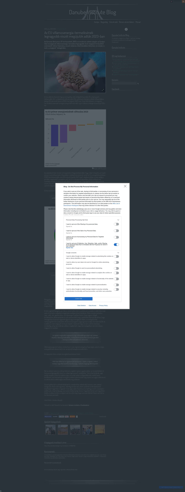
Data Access (92, 305)
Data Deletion (81, 305)
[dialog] (92, 246)
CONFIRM (78, 298)
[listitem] (92, 220)
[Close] (126, 187)
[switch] (116, 224)
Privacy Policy (103, 305)
